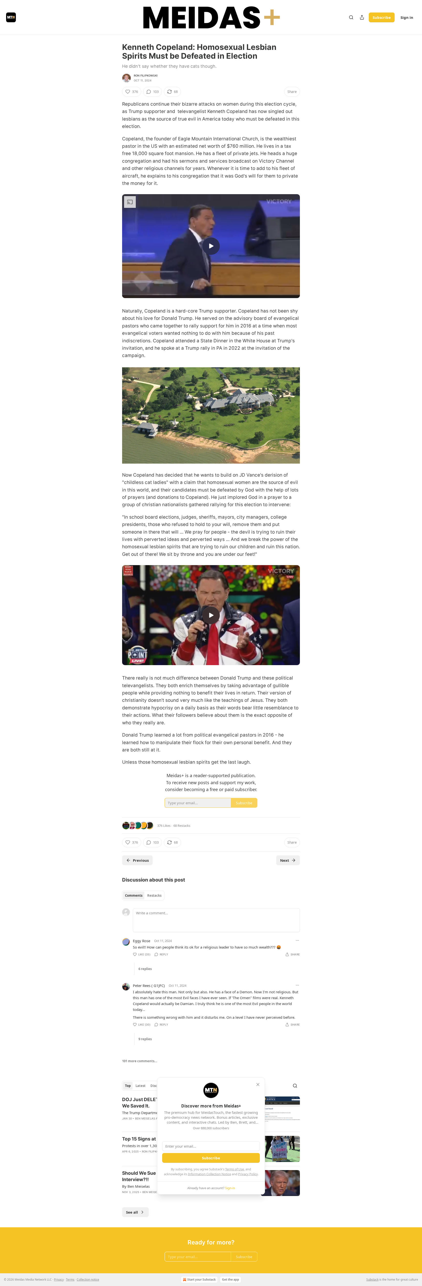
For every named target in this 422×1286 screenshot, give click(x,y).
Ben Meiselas (145, 1118)
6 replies (145, 969)
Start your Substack (201, 1279)
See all (132, 1212)
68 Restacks (181, 825)
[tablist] (143, 895)
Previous (141, 860)
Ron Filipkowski (146, 75)
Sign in (407, 17)
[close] (258, 1084)
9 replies (145, 1039)
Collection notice (88, 1279)
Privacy (59, 1279)
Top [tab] (128, 1086)
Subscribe (382, 17)
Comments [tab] (133, 895)
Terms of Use (234, 1169)
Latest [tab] (141, 1086)
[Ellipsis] (297, 940)
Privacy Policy (248, 1174)
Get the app (230, 1279)
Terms (70, 1279)
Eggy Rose (141, 940)
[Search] (351, 17)
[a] (211, 246)
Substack (372, 1279)
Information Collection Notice (209, 1174)
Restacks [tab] (154, 895)
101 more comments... (139, 1061)
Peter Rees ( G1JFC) (149, 985)
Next (284, 860)
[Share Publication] (362, 17)
